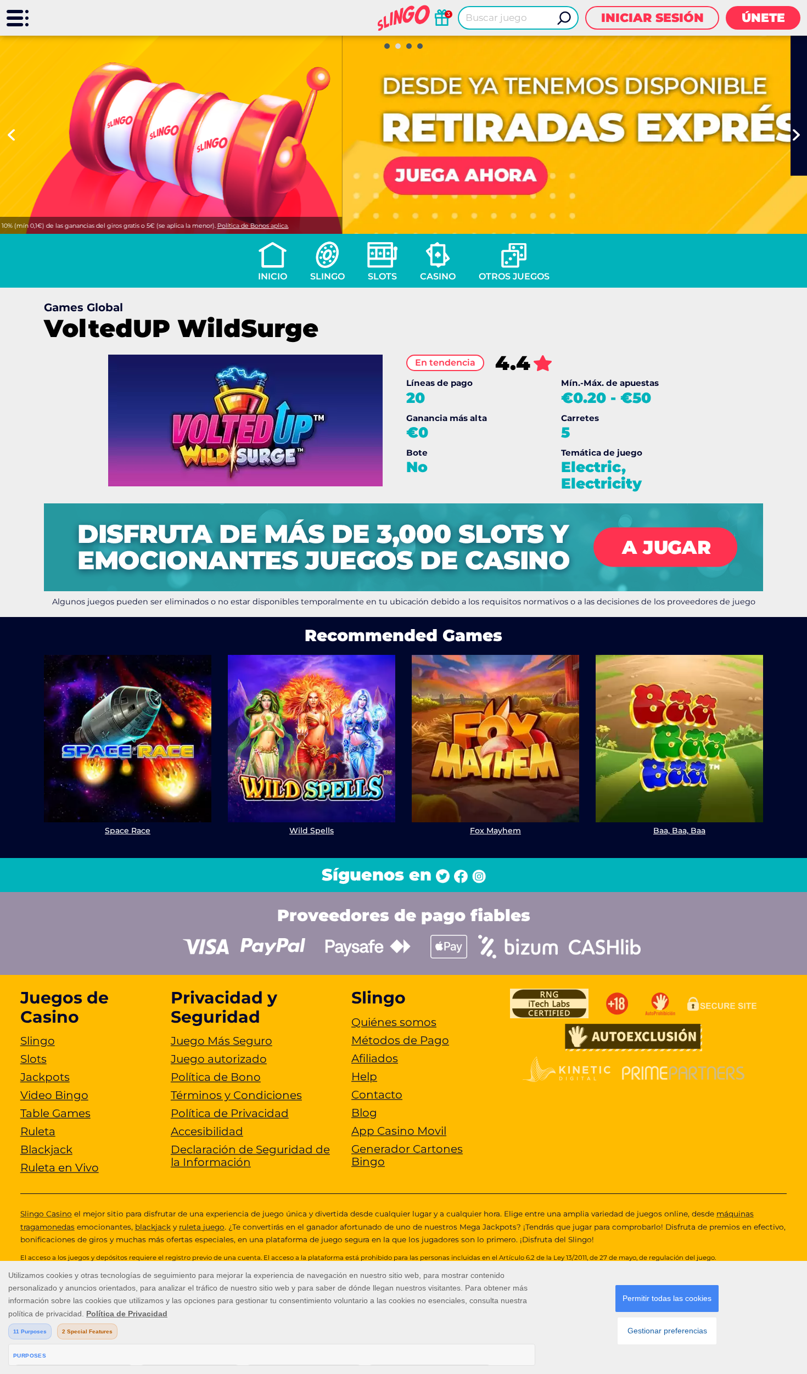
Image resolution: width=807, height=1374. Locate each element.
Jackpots (45, 1077)
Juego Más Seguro (221, 1040)
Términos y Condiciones (236, 1095)
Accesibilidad (207, 1131)
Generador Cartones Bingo (407, 1155)
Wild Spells (311, 830)
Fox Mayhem (495, 830)
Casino (438, 276)
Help (364, 1076)
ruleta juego (202, 1226)
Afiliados (374, 1058)
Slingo (327, 276)
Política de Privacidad (230, 1113)
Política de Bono (216, 1077)
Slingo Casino (46, 1213)
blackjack (153, 1226)
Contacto (376, 1094)
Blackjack (46, 1149)
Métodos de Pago (400, 1040)
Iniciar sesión (652, 17)
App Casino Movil (398, 1130)
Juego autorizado (219, 1058)
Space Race (127, 830)
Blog (364, 1112)
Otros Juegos (514, 276)
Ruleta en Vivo (59, 1167)
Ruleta (37, 1131)
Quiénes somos (393, 1022)
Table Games (55, 1113)
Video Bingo (54, 1095)
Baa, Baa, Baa (679, 830)
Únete (763, 17)
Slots (382, 276)
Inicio (272, 276)
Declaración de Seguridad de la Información (250, 1156)
